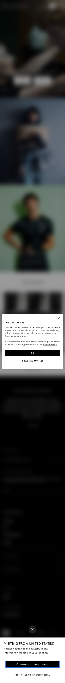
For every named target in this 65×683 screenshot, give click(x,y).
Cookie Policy (50, 344)
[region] (33, 341)
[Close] (32, 629)
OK (32, 353)
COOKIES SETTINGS (32, 361)
